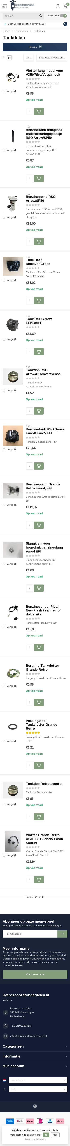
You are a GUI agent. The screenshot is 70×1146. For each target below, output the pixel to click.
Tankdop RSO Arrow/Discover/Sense (43, 372)
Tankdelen (39, 31)
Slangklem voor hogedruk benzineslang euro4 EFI (44, 547)
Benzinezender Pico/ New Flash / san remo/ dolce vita (43, 610)
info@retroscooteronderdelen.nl (28, 1036)
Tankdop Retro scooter (44, 784)
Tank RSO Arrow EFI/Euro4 (39, 321)
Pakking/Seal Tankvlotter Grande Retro (41, 725)
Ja (46, 1134)
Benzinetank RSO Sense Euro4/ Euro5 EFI (45, 431)
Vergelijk (12, 91)
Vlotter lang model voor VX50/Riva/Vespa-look (44, 72)
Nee (55, 1134)
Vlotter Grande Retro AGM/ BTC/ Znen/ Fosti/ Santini (44, 839)
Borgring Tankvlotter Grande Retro (42, 667)
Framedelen (21, 31)
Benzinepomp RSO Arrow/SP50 (40, 199)
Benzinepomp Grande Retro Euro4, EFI (43, 486)
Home (6, 31)
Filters (33, 47)
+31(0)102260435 (20, 1025)
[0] (65, 5)
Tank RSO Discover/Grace (38, 262)
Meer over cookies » (35, 1139)
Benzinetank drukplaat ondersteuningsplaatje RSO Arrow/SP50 (44, 134)
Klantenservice (35, 974)
